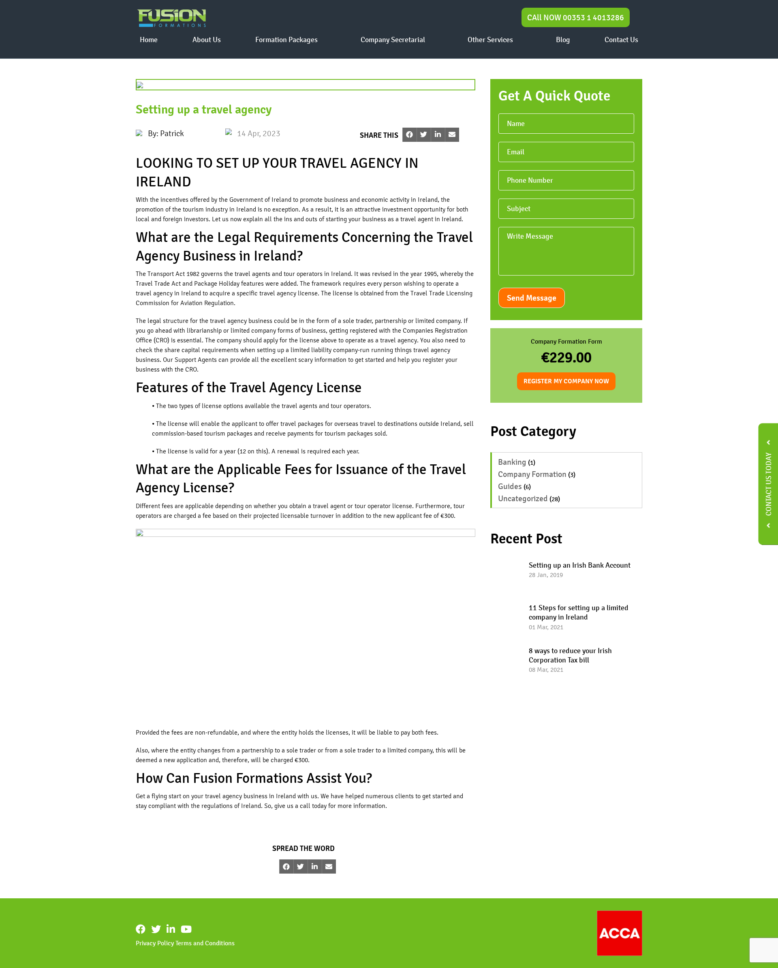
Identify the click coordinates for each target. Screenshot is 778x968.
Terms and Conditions (205, 943)
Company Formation (532, 474)
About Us (206, 39)
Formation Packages (286, 39)
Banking (512, 462)
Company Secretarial (393, 39)
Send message (531, 298)
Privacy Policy (155, 943)
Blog (563, 39)
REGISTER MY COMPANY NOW (566, 382)
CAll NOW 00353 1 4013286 (575, 17)
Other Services (490, 39)
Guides (510, 486)
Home (149, 39)
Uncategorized (523, 499)
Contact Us (621, 39)
